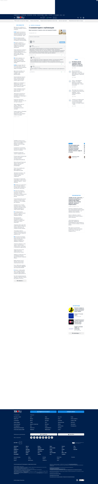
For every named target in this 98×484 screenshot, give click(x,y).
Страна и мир (73, 420)
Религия (59, 427)
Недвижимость (17, 15)
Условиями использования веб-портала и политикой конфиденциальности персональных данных (66, 469)
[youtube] (49, 437)
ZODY (64, 15)
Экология (73, 422)
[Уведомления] (80, 17)
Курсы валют (56, 15)
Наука (46, 425)
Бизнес (31, 418)
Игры (61, 15)
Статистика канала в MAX (19, 429)
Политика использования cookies (55, 473)
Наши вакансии (17, 424)
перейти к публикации (35, 25)
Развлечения (60, 425)
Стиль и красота (74, 418)
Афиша (46, 15)
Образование (47, 429)
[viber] (40, 437)
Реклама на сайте (17, 416)
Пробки (49, 17)
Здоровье (32, 429)
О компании (16, 420)
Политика (60, 420)
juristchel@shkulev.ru (40, 472)
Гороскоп (50, 15)
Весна (31, 420)
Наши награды (17, 422)
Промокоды (23, 15)
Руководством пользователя (54, 468)
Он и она (59, 416)
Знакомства (29, 15)
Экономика (73, 424)
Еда (31, 425)
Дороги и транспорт (34, 424)
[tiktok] (52, 437)
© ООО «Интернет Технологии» (19, 480)
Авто (31, 416)
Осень (59, 418)
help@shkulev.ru (16, 473)
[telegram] (31, 437)
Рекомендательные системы (54, 475)
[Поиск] (78, 17)
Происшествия (61, 422)
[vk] (34, 437)
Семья (59, 429)
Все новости (20, 25)
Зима (46, 416)
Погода (34, 15)
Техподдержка (17, 425)
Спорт (72, 416)
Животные (32, 427)
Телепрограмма (40, 15)
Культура (47, 420)
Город (31, 422)
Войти (34, 42)
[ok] (37, 437)
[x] (46, 437)
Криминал (47, 418)
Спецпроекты (73, 425)
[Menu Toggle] (14, 17)
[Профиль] (83, 17)
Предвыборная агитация (19, 427)
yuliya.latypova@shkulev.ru (73, 464)
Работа (59, 424)
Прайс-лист (16, 418)
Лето (46, 422)
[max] (43, 437)
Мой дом (47, 424)
